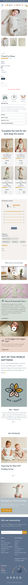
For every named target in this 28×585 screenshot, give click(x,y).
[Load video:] (14, 273)
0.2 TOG (4, 72)
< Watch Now (5, 350)
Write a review (14, 228)
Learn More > (5, 318)
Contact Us (17, 541)
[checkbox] (22, 242)
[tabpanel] (14, 248)
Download (17, 558)
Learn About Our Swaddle (6, 547)
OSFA (3, 78)
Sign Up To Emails (4, 552)
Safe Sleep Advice (5, 548)
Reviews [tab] (5, 234)
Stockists (17, 547)
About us (3, 541)
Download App (6, 510)
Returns (16, 545)
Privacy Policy (18, 550)
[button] (26, 5)
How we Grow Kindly (5, 543)
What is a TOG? (4, 545)
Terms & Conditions (19, 548)
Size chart (3, 550)
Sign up (25, 532)
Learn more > (4, 101)
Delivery (16, 543)
